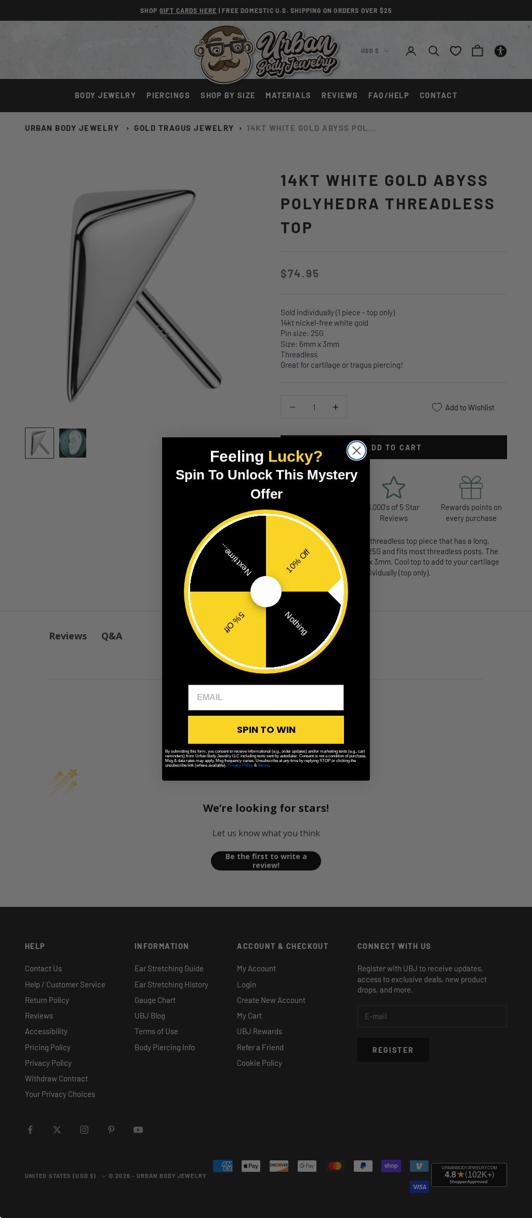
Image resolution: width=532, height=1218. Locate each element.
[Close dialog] (357, 450)
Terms (263, 765)
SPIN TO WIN (266, 729)
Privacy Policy (240, 765)
